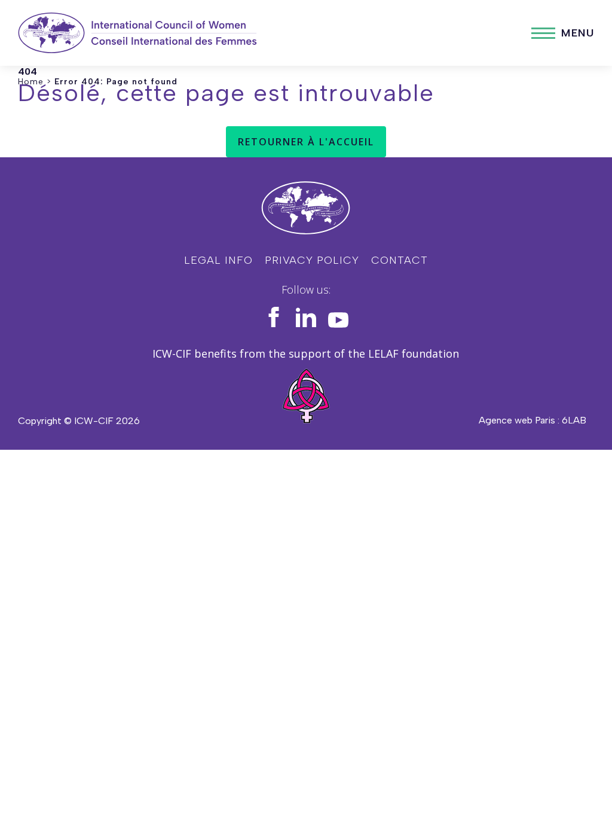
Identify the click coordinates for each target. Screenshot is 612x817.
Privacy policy (312, 260)
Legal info (218, 260)
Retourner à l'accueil (306, 141)
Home (31, 82)
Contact (399, 260)
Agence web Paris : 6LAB (532, 420)
